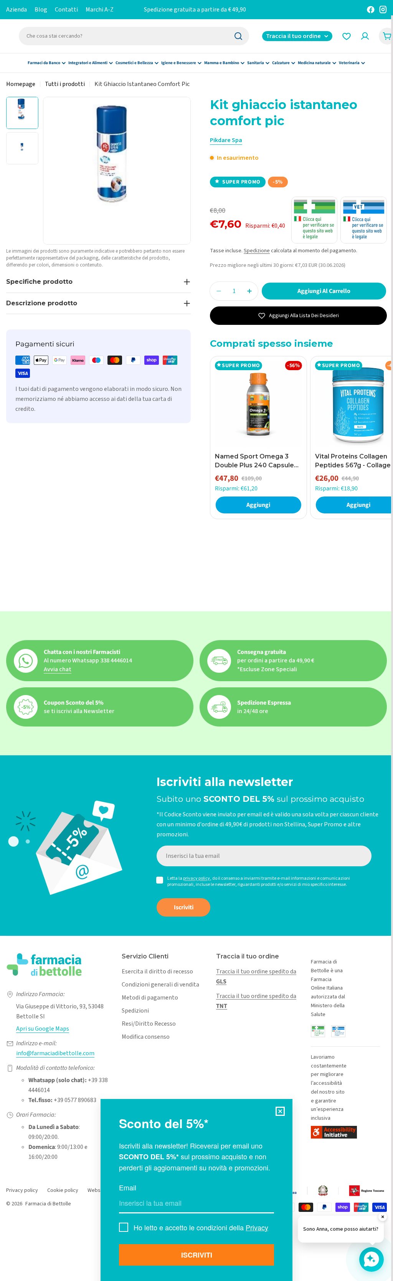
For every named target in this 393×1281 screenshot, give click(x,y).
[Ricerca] (238, 36)
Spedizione (257, 251)
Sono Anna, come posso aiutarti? (340, 1229)
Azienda (16, 9)
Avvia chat (57, 669)
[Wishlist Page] (346, 36)
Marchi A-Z (100, 9)
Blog (41, 9)
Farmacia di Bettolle (48, 1204)
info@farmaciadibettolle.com (55, 1053)
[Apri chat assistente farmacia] (371, 1259)
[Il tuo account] (365, 36)
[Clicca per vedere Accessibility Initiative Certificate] (334, 1132)
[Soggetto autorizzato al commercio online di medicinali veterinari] (338, 1031)
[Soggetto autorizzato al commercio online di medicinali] (318, 1031)
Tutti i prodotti (65, 84)
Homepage (20, 84)
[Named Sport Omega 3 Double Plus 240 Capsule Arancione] (258, 404)
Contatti (66, 9)
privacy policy (196, 878)
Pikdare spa (226, 140)
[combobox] (134, 36)
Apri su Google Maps (42, 1028)
